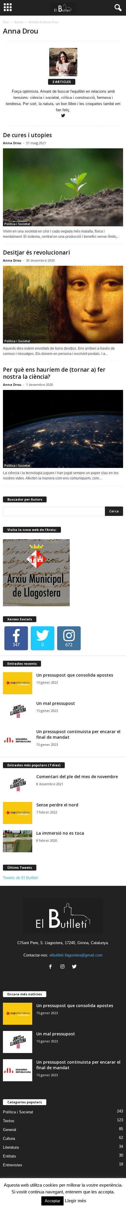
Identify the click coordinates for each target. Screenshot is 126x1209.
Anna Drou (12, 143)
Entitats (9, 1156)
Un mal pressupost (55, 703)
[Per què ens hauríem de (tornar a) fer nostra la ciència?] (63, 429)
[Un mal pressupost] (17, 711)
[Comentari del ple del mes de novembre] (17, 785)
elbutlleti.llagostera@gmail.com (76, 955)
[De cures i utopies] (63, 187)
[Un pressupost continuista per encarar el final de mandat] (17, 740)
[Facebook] (52, 967)
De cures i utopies (27, 135)
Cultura (9, 1138)
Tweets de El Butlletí (20, 878)
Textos (8, 1121)
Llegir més (75, 1200)
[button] (116, 7)
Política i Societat (17, 224)
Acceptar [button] (52, 1201)
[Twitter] (63, 116)
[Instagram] (64, 967)
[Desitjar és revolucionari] (63, 305)
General (9, 1129)
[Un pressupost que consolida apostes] (17, 683)
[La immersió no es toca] (17, 841)
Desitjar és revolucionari (36, 252)
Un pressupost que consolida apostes (74, 675)
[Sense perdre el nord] (17, 813)
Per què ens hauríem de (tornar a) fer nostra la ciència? (54, 373)
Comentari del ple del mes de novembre (77, 776)
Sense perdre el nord (57, 805)
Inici (6, 22)
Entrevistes (12, 1165)
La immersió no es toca (60, 833)
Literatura (11, 1147)
